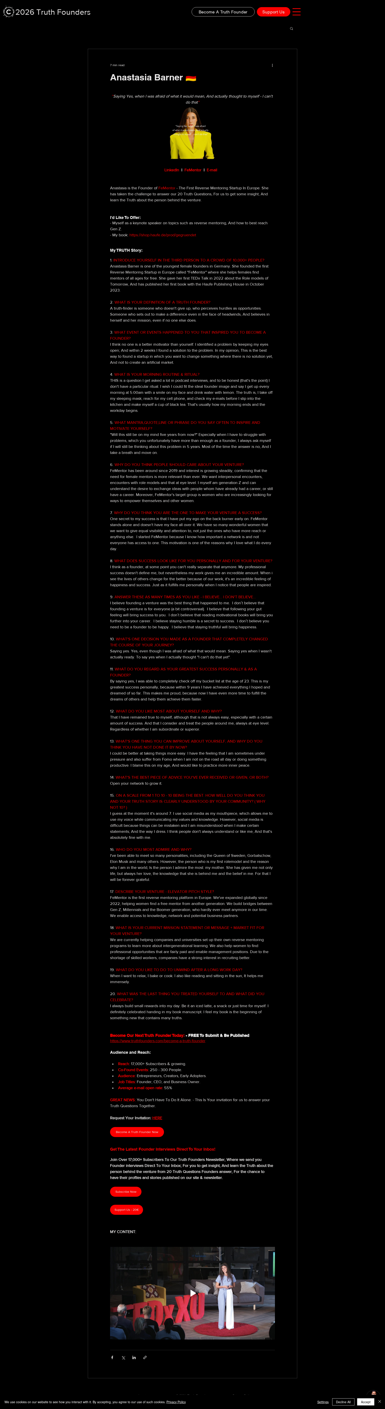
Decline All (343, 1402)
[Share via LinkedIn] (134, 1357)
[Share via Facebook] (112, 1357)
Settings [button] (323, 1402)
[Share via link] (145, 1357)
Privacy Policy (176, 1402)
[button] (297, 11)
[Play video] (192, 1293)
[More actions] (272, 65)
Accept (366, 1402)
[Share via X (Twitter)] (123, 1357)
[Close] (379, 1401)
